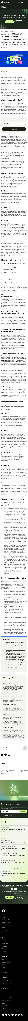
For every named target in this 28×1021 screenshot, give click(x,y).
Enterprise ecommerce (10, 31)
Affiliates (4, 951)
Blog (3, 959)
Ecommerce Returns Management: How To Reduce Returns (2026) (13, 856)
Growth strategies (5, 833)
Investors (4, 927)
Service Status (5, 988)
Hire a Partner (5, 986)
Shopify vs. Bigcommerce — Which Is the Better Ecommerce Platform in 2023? (15, 665)
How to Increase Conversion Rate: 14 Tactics (11, 836)
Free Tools (4, 970)
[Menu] (26, 2)
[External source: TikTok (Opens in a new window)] (16, 1015)
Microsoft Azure (5, 347)
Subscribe (22, 811)
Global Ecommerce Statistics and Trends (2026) (12, 862)
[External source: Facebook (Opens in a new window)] (2, 755)
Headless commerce (5, 827)
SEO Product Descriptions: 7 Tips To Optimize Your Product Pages (13, 874)
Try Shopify (19, 22)
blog (2, 31)
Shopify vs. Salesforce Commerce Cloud (15, 662)
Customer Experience (6, 866)
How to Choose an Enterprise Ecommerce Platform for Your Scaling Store (10, 771)
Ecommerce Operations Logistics (9, 846)
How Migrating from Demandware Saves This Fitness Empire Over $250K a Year (15, 646)
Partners (4, 949)
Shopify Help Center (7, 980)
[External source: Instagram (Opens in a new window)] (12, 1015)
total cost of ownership (20, 475)
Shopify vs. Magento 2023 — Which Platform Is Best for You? (14, 668)
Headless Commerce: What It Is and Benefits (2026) (13, 829)
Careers (4, 925)
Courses (4, 967)
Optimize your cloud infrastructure (12, 282)
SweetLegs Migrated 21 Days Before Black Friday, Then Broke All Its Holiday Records (15, 657)
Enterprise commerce (6, 768)
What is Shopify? (6, 919)
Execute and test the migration (11, 279)
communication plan (12, 361)
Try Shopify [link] (14, 129)
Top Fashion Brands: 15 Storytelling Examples (12, 868)
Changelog (4, 972)
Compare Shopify (6, 962)
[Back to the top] (3, 911)
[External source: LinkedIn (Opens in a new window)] (9, 755)
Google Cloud (21, 345)
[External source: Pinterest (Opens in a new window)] (22, 1015)
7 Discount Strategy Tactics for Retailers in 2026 (13, 842)
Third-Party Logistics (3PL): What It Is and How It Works (13, 849)
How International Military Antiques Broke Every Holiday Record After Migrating (15, 654)
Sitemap (4, 1008)
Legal (3, 1003)
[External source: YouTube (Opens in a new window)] (9, 1015)
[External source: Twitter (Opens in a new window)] (5, 755)
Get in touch (21, 2)
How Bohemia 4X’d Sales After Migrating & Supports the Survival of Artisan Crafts (15, 660)
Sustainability (5, 933)
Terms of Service (6, 1000)
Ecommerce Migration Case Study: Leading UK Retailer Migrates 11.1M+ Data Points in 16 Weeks (15, 650)
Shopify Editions (6, 922)
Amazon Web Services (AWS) (18, 347)
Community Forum (6, 983)
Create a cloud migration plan (11, 276)
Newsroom (4, 930)
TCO (22, 768)
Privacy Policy (5, 1005)
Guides (3, 964)
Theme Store (5, 943)
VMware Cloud (6, 689)
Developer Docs (6, 941)
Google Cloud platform (17, 688)
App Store (4, 946)
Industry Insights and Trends (8, 860)
